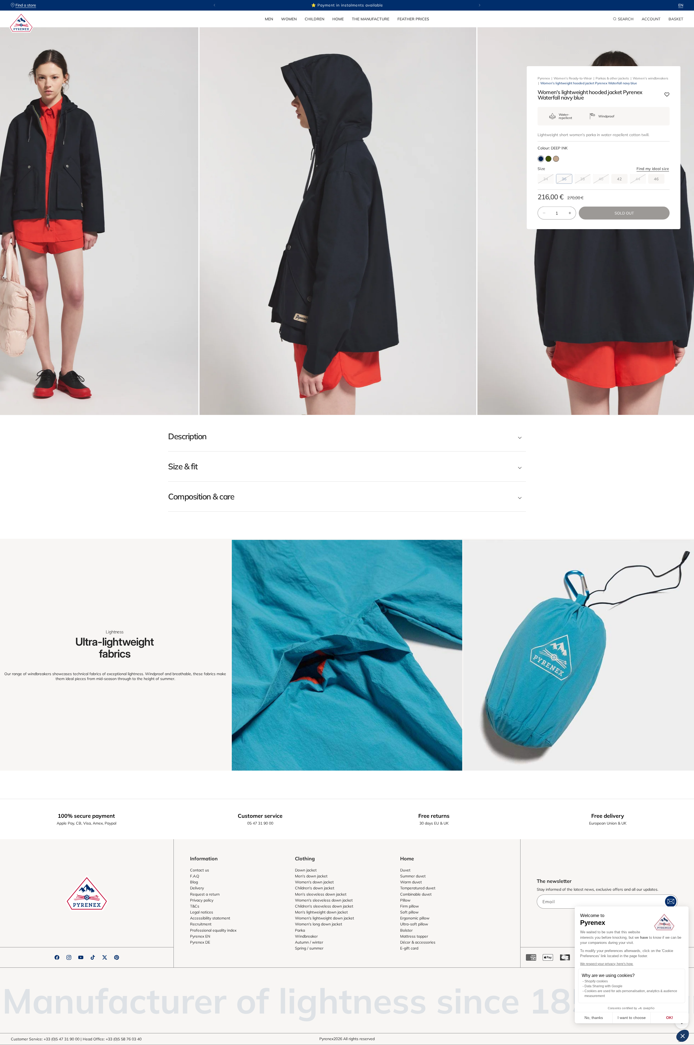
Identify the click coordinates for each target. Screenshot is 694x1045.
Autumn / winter (309, 942)
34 (548, 180)
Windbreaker (306, 936)
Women (289, 19)
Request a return (205, 894)
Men (269, 19)
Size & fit (182, 466)
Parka (300, 930)
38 (585, 180)
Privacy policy (201, 900)
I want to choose (632, 1017)
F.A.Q (194, 876)
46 (656, 179)
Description (187, 436)
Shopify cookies (596, 981)
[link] (347, 655)
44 (640, 180)
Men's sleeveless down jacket (320, 894)
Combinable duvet (416, 894)
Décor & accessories (417, 942)
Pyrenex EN (200, 936)
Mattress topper (414, 936)
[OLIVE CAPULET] (548, 159)
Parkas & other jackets (612, 78)
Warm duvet (411, 882)
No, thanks (593, 1017)
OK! (669, 1017)
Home (338, 19)
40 (604, 180)
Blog (194, 882)
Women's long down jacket (318, 924)
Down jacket (306, 870)
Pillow (405, 900)
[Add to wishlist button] (667, 95)
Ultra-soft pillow (414, 924)
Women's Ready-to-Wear (573, 78)
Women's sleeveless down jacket (324, 900)
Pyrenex (544, 78)
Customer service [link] (260, 815)
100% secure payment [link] (86, 815)
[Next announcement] (480, 5)
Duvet (405, 870)
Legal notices (201, 912)
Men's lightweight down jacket (321, 912)
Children (314, 19)
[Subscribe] (670, 901)
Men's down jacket (311, 876)
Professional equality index (213, 930)
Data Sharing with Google (603, 986)
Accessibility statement (210, 918)
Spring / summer (309, 948)
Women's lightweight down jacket (324, 918)
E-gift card (409, 948)
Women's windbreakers (650, 78)
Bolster (406, 930)
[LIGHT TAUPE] (556, 159)
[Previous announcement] (214, 5)
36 (567, 180)
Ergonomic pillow (414, 918)
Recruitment (200, 924)
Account (651, 19)
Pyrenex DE (200, 942)
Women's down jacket (314, 882)
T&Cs (194, 906)
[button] (269, 18)
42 (619, 179)
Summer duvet (413, 876)
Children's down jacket (314, 888)
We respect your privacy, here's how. (606, 964)
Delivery (197, 888)
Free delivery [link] (607, 815)
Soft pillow (409, 912)
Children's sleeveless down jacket (324, 906)
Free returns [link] (433, 815)
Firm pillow (409, 906)
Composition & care (201, 496)
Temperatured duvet (417, 888)
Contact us (199, 870)
